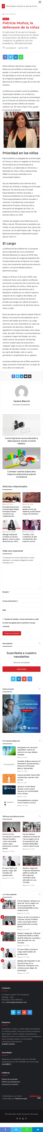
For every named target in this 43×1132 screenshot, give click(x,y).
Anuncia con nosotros (10, 1084)
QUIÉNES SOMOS (8, 1044)
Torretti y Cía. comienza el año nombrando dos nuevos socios (29, 537)
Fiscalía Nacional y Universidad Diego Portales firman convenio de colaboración (11, 511)
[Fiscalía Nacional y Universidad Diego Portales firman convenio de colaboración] (12, 497)
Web (4, 610)
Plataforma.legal (21, 1098)
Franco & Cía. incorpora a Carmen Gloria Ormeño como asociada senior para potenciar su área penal (11, 841)
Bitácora (5, 19)
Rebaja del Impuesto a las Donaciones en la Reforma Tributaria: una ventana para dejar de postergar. (28, 965)
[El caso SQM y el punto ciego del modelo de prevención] (11, 861)
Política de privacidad (9, 1079)
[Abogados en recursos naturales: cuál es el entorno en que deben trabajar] (9, 750)
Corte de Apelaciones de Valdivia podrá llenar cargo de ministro (31, 510)
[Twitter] (10, 57)
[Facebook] (5, 57)
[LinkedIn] (15, 57)
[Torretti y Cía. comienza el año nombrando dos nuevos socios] (31, 525)
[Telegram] (37, 1129)
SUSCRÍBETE (6, 1064)
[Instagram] (29, 679)
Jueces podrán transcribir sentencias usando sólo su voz (28, 777)
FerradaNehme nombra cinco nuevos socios (27, 801)
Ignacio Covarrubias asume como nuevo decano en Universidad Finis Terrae (27, 790)
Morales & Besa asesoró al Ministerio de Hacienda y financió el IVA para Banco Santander (28, 764)
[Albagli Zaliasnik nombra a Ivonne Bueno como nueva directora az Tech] (12, 525)
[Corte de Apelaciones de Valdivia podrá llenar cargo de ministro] (31, 497)
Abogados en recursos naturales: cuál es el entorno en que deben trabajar (27, 751)
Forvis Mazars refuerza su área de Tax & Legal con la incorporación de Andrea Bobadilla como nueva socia (31, 840)
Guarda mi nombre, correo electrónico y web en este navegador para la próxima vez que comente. (21, 622)
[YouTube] (24, 679)
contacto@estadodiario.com (16, 1002)
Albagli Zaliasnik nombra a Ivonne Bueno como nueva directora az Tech (11, 537)
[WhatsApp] (21, 57)
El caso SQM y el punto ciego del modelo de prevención (10, 871)
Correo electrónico (10, 601)
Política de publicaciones (11, 1082)
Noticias (13, 14)
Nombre (6, 592)
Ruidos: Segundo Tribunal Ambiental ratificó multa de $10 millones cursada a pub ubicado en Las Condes (31, 875)
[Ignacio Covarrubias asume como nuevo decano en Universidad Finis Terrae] (9, 789)
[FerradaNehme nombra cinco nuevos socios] (9, 803)
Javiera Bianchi (11, 48)
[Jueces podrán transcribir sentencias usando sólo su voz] (9, 778)
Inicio (6, 14)
